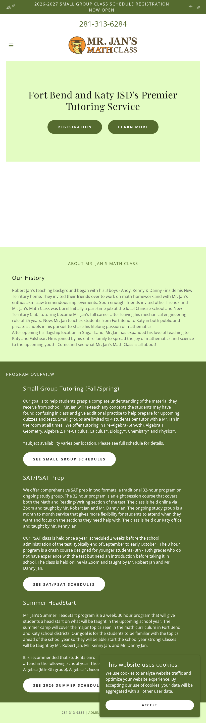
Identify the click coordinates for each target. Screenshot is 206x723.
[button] (20, 45)
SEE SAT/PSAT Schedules (64, 584)
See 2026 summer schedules (69, 685)
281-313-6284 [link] (103, 24)
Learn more (133, 127)
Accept (149, 705)
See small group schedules (69, 459)
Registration (75, 127)
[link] (103, 45)
